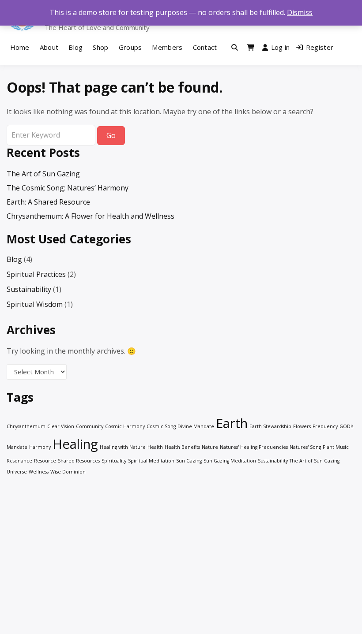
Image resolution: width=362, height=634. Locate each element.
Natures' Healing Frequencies (254, 447)
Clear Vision (60, 426)
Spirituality (114, 461)
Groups (130, 47)
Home (20, 47)
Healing (75, 444)
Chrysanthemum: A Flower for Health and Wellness (90, 216)
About (49, 47)
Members (167, 47)
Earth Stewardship (270, 426)
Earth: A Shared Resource (48, 202)
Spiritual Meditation (151, 461)
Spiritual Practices (36, 274)
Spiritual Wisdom (35, 304)
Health (155, 447)
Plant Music (336, 447)
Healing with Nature (123, 447)
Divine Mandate (195, 426)
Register (319, 47)
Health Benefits (182, 447)
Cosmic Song (161, 426)
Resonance (19, 461)
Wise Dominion (68, 472)
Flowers (302, 426)
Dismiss (300, 12)
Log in (280, 47)
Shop (100, 47)
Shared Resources (79, 461)
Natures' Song (305, 447)
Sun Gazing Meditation (230, 461)
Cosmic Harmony (125, 426)
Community (89, 426)
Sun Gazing (189, 461)
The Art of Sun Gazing (43, 174)
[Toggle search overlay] (234, 47)
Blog (75, 47)
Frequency (325, 426)
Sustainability (29, 289)
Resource (45, 461)
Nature (210, 447)
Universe (17, 472)
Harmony (40, 447)
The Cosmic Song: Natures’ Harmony (67, 188)
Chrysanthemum (26, 426)
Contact (205, 47)
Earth (232, 423)
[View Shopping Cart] (250, 47)
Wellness (39, 472)
